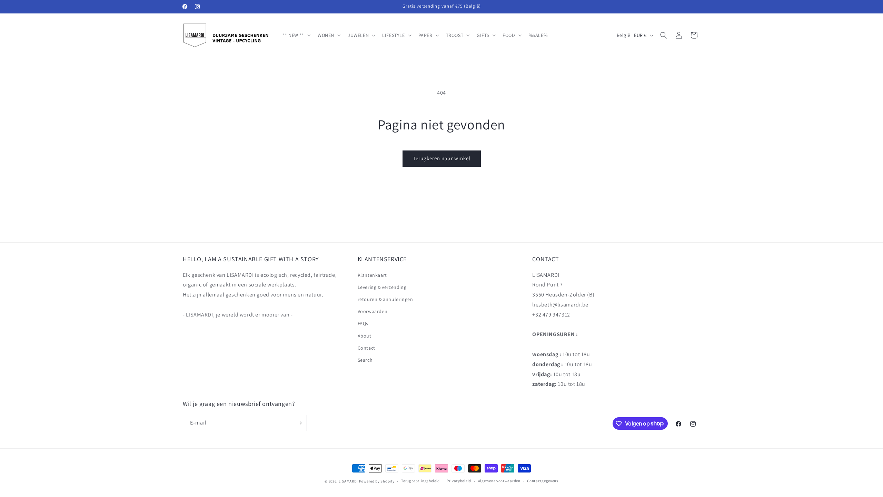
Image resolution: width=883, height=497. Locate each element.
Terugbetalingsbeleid (420, 480)
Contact (366, 348)
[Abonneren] (299, 423)
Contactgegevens (542, 480)
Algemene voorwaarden (499, 480)
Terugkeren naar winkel (441, 158)
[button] (296, 35)
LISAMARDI (348, 481)
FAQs (363, 323)
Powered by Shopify (377, 481)
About (364, 336)
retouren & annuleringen (385, 299)
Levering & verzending (382, 287)
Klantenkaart (372, 275)
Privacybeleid (459, 480)
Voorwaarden (373, 311)
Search (365, 360)
